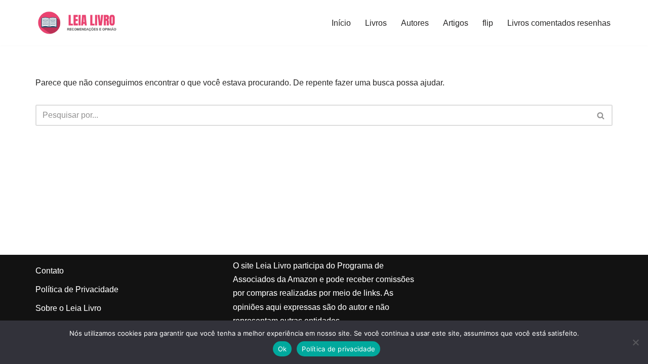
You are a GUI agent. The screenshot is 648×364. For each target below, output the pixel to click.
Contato (49, 270)
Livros (376, 23)
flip (487, 23)
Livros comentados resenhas (559, 23)
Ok (282, 349)
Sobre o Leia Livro (68, 308)
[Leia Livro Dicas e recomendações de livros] (86, 22)
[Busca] (601, 115)
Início (341, 23)
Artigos (455, 23)
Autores (415, 23)
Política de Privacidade (76, 289)
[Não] (635, 342)
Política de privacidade (338, 349)
